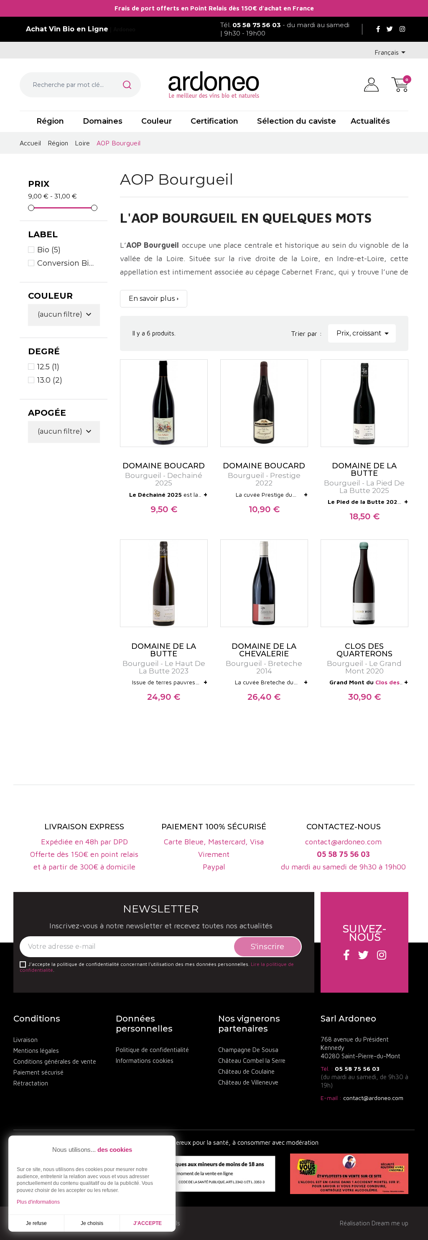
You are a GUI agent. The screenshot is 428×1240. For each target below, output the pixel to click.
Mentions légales (36, 1050)
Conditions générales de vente (54, 1061)
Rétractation (30, 1083)
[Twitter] (390, 29)
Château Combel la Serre (251, 1060)
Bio (49, 250)
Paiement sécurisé (38, 1072)
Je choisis (92, 1223)
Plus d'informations (38, 1202)
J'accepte (147, 1223)
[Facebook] (378, 29)
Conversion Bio (66, 263)
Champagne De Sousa (248, 1049)
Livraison (25, 1039)
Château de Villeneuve (248, 1082)
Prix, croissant (364, 333)
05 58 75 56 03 (357, 1068)
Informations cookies (144, 1060)
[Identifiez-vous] (371, 84)
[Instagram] (402, 29)
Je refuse (36, 1223)
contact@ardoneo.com (373, 1097)
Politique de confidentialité (152, 1049)
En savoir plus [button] (152, 298)
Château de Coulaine (246, 1071)
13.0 (49, 380)
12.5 (48, 367)
